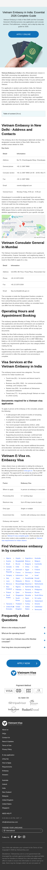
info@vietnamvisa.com (10, 822)
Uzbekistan (38, 607)
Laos (8, 581)
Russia (37, 592)
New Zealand (6, 792)
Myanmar (28, 584)
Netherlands (39, 584)
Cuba (36, 567)
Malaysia (19, 581)
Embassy (5, 771)
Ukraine (37, 604)
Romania (28, 592)
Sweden (28, 601)
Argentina (28, 558)
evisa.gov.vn (28, 470)
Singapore (19, 595)
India (4, 788)
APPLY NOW (23, 663)
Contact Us (6, 737)
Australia (38, 558)
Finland (37, 569)
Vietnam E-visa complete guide (18, 536)
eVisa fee (5, 759)
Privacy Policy (7, 749)
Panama (28, 589)
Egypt (27, 569)
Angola (18, 558)
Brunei (18, 564)
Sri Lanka (38, 598)
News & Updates (8, 741)
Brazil (8, 564)
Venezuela (38, 609)
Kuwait (37, 578)
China (27, 567)
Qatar (18, 592)
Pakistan (19, 589)
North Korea (29, 587)
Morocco (9, 584)
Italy (7, 578)
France (18, 572)
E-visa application (8, 755)
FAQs (4, 733)
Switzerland (39, 601)
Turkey (27, 604)
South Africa (39, 595)
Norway (37, 587)
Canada (9, 567)
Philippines (38, 589)
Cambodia (38, 564)
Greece (37, 572)
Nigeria (18, 587)
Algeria (8, 558)
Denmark (19, 569)
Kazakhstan (29, 578)
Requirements (7, 767)
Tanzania (9, 604)
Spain (27, 598)
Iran (26, 575)
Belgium (37, 561)
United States (6, 804)
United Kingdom (7, 800)
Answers (5, 775)
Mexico (27, 581)
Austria (8, 561)
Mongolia (38, 581)
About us (5, 729)
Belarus (27, 561)
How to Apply (6, 763)
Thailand (19, 604)
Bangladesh (20, 561)
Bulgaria (28, 564)
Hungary (9, 575)
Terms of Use (6, 745)
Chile (17, 567)
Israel (36, 575)
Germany (28, 572)
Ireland (4, 784)
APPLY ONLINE (24, 34)
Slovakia (28, 595)
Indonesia (19, 575)
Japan (18, 578)
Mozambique (20, 584)
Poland (8, 592)
